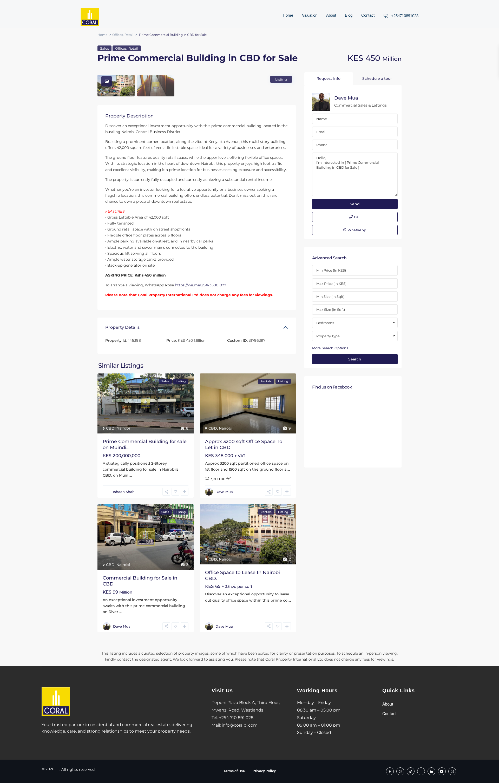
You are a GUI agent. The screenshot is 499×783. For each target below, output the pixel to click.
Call (357, 217)
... (130, 475)
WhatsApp (356, 230)
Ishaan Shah (124, 492)
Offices (117, 35)
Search (354, 359)
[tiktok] (411, 771)
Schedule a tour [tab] (377, 78)
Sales (104, 48)
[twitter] (421, 771)
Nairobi (123, 428)
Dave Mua (224, 492)
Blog (348, 15)
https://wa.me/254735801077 (200, 285)
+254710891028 (404, 16)
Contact (368, 15)
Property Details (122, 327)
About (331, 15)
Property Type (328, 336)
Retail (128, 35)
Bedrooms (325, 323)
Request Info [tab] (328, 78)
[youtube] (442, 771)
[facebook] (390, 771)
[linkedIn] (431, 771)
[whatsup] (400, 771)
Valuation (309, 15)
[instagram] (452, 771)
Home (288, 15)
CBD (110, 428)
